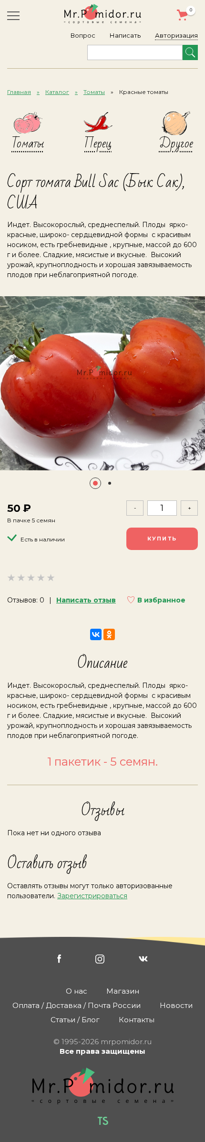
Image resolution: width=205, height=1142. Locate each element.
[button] (95, 483)
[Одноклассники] (109, 634)
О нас (76, 991)
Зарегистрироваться (92, 896)
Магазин (122, 991)
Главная (19, 91)
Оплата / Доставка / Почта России (76, 1005)
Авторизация (176, 35)
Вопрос (83, 35)
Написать (125, 35)
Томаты (94, 91)
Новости (176, 1005)
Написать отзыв (86, 600)
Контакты (136, 1019)
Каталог (57, 91)
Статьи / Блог (75, 1019)
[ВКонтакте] (96, 634)
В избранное (161, 600)
